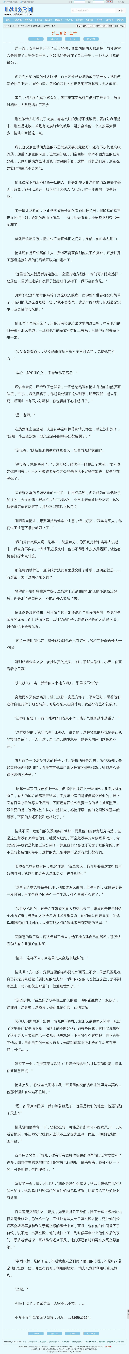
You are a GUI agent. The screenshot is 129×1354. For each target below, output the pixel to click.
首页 (8, 20)
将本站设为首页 (11, 2)
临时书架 (120, 20)
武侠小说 (28, 20)
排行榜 (99, 20)
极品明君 (43, 1342)
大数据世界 (111, 1342)
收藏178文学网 (28, 2)
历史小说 (48, 20)
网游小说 (58, 20)
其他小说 (89, 20)
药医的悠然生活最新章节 (95, 1346)
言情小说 (38, 20)
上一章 (36, 39)
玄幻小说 (18, 20)
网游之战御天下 (77, 1342)
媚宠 (24, 1342)
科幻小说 (69, 20)
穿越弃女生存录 (90, 1342)
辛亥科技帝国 (32, 1342)
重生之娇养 (66, 1342)
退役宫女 (121, 1342)
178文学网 (18, 11)
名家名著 (79, 20)
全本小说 (109, 20)
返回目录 (54, 39)
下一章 (73, 39)
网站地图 (108, 1346)
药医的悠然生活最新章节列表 (31, 26)
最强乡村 (102, 1342)
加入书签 (91, 39)
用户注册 (121, 2)
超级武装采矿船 (54, 1342)
